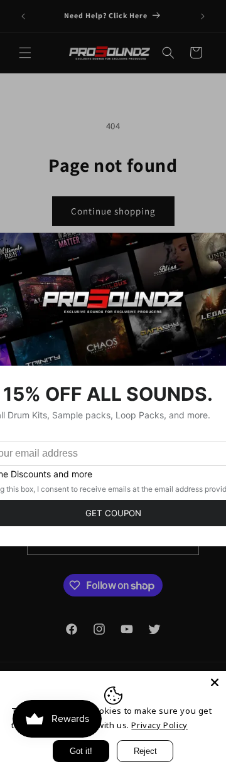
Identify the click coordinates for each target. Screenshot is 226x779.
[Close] (214, 682)
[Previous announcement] (23, 16)
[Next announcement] (203, 16)
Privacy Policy (159, 725)
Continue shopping (113, 211)
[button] (25, 52)
